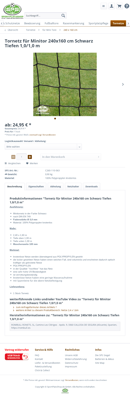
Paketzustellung (43, 366)
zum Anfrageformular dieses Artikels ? (36, 307)
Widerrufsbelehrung (76, 359)
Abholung (55, 186)
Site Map (99, 362)
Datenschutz (71, 362)
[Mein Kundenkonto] (111, 6)
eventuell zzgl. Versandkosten (42, 134)
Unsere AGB (71, 355)
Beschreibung (14, 186)
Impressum (71, 366)
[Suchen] (63, 15)
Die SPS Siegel (102, 355)
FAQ (37, 355)
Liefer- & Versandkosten (47, 362)
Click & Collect (42, 370)
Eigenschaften (36, 186)
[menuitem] (45, 15)
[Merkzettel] (104, 6)
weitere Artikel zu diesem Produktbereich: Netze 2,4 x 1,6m (46, 310)
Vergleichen (14, 163)
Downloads (91, 186)
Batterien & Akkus (104, 359)
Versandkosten (71, 380)
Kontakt (39, 359)
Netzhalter (73, 186)
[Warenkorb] (119, 6)
